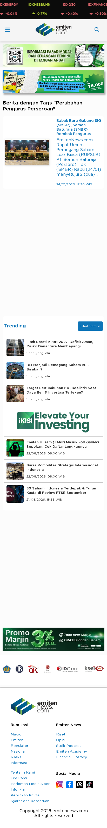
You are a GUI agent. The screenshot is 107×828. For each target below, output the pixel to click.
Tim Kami (19, 778)
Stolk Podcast (68, 746)
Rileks (16, 757)
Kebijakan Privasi (25, 795)
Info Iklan (18, 789)
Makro (16, 734)
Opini (60, 740)
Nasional (18, 751)
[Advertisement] (53, 257)
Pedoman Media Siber (30, 784)
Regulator (19, 746)
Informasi (19, 763)
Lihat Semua (90, 326)
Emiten (17, 740)
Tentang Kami (23, 772)
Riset (60, 734)
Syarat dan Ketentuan (30, 801)
